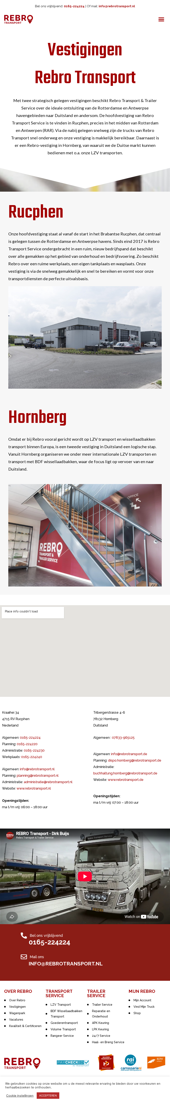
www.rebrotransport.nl (34, 788)
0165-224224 (30, 738)
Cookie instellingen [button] (20, 1096)
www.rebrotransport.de (125, 780)
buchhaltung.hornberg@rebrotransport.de (125, 773)
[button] (161, 19)
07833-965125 (123, 738)
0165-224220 (27, 744)
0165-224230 (34, 750)
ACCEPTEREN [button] (48, 1095)
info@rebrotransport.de (129, 754)
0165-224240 (31, 757)
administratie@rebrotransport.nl (48, 782)
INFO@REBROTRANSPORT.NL (66, 963)
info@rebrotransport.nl (37, 769)
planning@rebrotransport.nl (37, 776)
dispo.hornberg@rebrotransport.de (134, 760)
